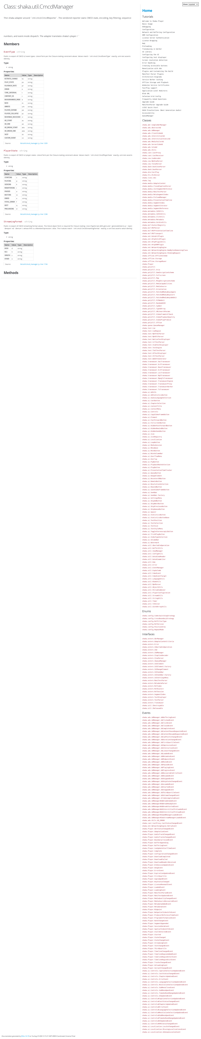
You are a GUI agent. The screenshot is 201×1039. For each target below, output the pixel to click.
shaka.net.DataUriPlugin (153, 236)
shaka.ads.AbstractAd (151, 128)
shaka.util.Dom (148, 562)
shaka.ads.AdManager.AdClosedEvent (157, 726)
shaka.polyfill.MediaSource (154, 286)
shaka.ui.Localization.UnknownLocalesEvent (161, 1032)
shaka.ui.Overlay (149, 459)
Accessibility (148, 113)
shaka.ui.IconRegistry (152, 437)
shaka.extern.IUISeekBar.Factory (156, 675)
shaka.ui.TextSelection (152, 523)
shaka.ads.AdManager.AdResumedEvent (158, 776)
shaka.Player (147, 264)
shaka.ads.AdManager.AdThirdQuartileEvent (160, 792)
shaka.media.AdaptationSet (154, 183)
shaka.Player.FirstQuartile (154, 876)
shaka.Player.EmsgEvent (152, 868)
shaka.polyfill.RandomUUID (154, 303)
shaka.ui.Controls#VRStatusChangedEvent (160, 1024)
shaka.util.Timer (149, 601)
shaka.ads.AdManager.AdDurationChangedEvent (161, 740)
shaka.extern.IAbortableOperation (157, 647)
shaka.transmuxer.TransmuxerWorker (157, 387)
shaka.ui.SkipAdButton (152, 501)
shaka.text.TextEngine (152, 348)
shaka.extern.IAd (149, 650)
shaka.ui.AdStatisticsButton (154, 395)
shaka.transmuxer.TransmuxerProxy (157, 384)
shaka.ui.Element (149, 417)
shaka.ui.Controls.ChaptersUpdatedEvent (160, 976)
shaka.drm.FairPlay (150, 172)
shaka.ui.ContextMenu (151, 409)
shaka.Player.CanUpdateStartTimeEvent (159, 848)
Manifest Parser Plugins (153, 74)
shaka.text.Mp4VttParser (153, 336)
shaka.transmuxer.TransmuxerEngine (157, 381)
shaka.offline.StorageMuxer (154, 261)
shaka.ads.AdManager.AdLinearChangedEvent (160, 751)
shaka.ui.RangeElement (152, 476)
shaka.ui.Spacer (149, 512)
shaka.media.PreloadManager (154, 197)
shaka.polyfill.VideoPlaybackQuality (158, 317)
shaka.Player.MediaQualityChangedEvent (159, 898)
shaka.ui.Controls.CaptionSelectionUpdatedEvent (163, 971)
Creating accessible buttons (154, 66)
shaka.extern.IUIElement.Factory (156, 666)
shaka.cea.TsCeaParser (152, 164)
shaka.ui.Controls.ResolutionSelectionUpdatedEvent (165, 985)
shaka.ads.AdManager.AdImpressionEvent (159, 745)
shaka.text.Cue (148, 328)
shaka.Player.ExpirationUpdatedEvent (158, 873)
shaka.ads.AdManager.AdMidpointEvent (158, 759)
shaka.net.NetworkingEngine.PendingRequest (161, 253)
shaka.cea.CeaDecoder (151, 158)
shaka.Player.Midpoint (152, 909)
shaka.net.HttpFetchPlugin (154, 239)
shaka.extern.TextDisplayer (154, 697)
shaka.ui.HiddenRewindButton (154, 428)
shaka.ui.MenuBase (150, 448)
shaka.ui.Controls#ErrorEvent (155, 1007)
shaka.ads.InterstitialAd (153, 136)
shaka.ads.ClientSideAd (152, 133)
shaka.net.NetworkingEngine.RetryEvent (159, 826)
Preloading (147, 46)
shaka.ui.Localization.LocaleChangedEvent (160, 1026)
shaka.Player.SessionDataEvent (155, 926)
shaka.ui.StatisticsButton (154, 515)
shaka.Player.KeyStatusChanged (155, 882)
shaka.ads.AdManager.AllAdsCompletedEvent (160, 798)
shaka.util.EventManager (153, 568)
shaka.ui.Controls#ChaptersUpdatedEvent (160, 1004)
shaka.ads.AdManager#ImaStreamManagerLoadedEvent (164, 818)
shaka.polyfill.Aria (151, 270)
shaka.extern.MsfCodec (152, 686)
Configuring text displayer (154, 57)
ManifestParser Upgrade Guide (155, 105)
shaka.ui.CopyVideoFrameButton (155, 414)
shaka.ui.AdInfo (149, 392)
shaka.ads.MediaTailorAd (153, 141)
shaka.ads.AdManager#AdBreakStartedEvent (160, 806)
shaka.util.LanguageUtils (153, 579)
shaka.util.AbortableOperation (155, 545)
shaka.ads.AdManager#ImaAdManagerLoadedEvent (162, 815)
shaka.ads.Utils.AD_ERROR (153, 820)
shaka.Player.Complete (152, 851)
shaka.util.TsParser (151, 604)
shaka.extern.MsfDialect (153, 689)
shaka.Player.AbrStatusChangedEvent (158, 829)
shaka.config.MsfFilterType (154, 621)
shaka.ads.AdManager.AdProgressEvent (158, 770)
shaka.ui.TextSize (150, 526)
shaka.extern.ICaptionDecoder (155, 655)
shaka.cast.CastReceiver (153, 155)
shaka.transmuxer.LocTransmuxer (156, 373)
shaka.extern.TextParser (153, 700)
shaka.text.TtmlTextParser (154, 350)
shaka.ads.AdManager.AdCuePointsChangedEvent (162, 737)
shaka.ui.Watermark (150, 543)
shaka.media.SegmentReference (155, 208)
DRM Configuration (150, 35)
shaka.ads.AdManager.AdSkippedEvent (158, 779)
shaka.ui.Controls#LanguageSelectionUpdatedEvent (164, 1010)
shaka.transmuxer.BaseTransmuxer (156, 367)
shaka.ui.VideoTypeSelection (154, 537)
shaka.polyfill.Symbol (152, 306)
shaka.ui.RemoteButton (152, 481)
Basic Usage (147, 24)
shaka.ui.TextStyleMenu (152, 529)
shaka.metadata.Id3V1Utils (154, 214)
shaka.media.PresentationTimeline (157, 200)
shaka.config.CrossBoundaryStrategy (158, 618)
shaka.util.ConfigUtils (152, 554)
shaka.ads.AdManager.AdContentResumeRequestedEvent (165, 734)
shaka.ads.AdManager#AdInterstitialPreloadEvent (163, 812)
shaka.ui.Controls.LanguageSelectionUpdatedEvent (164, 982)
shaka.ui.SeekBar (149, 492)
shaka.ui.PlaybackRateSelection (156, 465)
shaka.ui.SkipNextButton (153, 504)
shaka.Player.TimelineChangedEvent (157, 951)
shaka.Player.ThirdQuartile (154, 948)
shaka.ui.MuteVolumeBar (152, 453)
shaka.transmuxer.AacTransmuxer (156, 362)
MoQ (143, 43)
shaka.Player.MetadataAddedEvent (156, 904)
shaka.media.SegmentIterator (154, 206)
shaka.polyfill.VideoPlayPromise (156, 320)
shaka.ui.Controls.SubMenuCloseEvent (158, 987)
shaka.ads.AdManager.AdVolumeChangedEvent (160, 795)
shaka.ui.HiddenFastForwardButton (157, 426)
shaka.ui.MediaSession (152, 445)
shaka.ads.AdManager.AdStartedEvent (158, 787)
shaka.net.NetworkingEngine (154, 247)
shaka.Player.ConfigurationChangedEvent (160, 854)
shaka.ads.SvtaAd (149, 147)
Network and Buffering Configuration (158, 32)
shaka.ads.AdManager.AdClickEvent (157, 723)
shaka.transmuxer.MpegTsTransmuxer (157, 378)
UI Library (147, 52)
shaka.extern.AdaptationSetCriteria (158, 641)
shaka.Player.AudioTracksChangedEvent (159, 837)
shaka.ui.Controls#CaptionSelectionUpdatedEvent (163, 999)
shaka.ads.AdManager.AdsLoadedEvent (158, 784)
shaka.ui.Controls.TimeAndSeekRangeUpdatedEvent (163, 993)
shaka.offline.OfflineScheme (154, 256)
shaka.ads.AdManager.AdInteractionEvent (160, 748)
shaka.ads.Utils (149, 150)
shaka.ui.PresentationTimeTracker (157, 470)
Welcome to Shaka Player (153, 21)
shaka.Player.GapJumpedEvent (154, 879)
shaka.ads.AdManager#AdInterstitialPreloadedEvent (164, 809)
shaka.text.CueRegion (151, 331)
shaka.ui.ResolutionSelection (155, 484)
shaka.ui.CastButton (151, 400)
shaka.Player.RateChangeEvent (155, 921)
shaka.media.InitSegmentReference (157, 189)
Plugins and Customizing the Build (157, 71)
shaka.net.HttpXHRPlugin (153, 245)
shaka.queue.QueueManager (153, 325)
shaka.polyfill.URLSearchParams (156, 311)
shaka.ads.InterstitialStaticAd (156, 139)
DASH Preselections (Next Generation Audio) (161, 110)
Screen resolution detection (154, 60)
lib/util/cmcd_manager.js (30, 143)
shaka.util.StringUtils (152, 598)
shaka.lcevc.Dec (149, 178)
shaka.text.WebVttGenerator (154, 359)
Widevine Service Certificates (155, 85)
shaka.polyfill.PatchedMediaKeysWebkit (159, 297)
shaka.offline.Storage (152, 258)
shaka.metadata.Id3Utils (153, 211)
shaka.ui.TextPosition (152, 520)
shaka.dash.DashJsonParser (154, 167)
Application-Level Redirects (154, 91)
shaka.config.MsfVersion (153, 624)
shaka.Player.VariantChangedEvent (157, 968)
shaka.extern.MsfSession (153, 692)
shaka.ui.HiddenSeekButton (154, 431)
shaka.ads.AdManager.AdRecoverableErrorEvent (162, 773)
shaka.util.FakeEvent (151, 573)
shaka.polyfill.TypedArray (154, 309)
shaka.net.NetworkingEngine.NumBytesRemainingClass (165, 250)
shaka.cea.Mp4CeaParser (152, 161)
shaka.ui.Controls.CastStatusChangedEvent (160, 973)
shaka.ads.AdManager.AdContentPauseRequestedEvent (164, 731)
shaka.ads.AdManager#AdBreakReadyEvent (159, 804)
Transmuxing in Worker (152, 49)
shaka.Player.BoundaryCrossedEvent (157, 840)
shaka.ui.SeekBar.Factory (153, 495)
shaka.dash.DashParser (152, 169)
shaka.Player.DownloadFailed (154, 859)
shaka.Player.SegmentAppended (155, 923)
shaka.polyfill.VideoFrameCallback (157, 314)
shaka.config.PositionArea (154, 627)
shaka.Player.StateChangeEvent (155, 940)
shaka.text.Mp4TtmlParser (153, 334)
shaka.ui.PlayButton (151, 467)
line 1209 (43, 143)
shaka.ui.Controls (150, 412)
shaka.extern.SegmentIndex (154, 694)
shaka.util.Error (149, 565)
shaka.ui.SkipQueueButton (153, 509)
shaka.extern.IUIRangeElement (155, 669)
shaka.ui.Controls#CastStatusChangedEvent (160, 1001)
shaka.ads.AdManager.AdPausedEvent (157, 765)
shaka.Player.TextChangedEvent (155, 946)
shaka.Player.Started (151, 934)
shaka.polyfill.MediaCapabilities (157, 284)
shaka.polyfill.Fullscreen (154, 275)
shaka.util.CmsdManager (152, 551)
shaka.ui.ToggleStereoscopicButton (157, 531)
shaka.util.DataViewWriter (154, 559)
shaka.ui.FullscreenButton (154, 423)
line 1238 (43, 214)
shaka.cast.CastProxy (151, 153)
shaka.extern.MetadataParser (154, 683)
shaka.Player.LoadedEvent (153, 887)
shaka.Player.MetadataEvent (154, 907)
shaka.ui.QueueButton (151, 473)
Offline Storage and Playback (155, 82)
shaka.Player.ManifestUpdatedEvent (157, 896)
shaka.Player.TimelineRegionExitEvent (159, 960)
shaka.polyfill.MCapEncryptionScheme (158, 281)
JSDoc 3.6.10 (25, 1036)
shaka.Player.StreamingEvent (154, 943)
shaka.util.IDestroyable (153, 705)
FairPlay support (149, 88)
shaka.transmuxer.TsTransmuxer (155, 389)
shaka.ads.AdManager (151, 130)
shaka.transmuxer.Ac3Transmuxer (156, 364)
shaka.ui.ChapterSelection (154, 403)
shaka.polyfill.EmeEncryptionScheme (158, 272)
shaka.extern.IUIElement (153, 664)
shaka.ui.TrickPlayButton (153, 534)
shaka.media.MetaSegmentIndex (155, 194)
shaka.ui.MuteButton (151, 451)
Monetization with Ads (152, 68)
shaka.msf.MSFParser (151, 228)
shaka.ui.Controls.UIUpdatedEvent (157, 996)
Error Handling (148, 63)
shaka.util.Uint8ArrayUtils (154, 607)
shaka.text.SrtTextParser (153, 342)
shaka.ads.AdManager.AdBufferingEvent (159, 717)
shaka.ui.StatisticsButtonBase (155, 517)
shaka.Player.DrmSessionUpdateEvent (158, 865)
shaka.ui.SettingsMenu (152, 498)
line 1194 (43, 264)
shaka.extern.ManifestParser (154, 680)
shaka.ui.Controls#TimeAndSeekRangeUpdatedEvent (163, 1018)
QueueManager (147, 116)
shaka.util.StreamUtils (152, 595)
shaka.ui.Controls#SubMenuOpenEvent (158, 1015)
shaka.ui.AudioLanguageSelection (156, 398)
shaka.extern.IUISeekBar (153, 672)
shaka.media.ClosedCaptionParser (156, 186)
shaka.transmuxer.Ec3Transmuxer (156, 370)
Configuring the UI (150, 54)
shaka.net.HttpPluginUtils (154, 242)
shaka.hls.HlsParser (151, 175)
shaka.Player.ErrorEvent (153, 870)
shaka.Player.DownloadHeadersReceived (159, 862)
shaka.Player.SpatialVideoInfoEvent (158, 929)
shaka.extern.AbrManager (153, 639)
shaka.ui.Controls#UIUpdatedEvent (157, 1021)
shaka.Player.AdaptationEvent (155, 831)
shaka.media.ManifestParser (154, 192)
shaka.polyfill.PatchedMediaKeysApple (159, 292)
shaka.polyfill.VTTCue (152, 323)
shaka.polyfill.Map (150, 278)
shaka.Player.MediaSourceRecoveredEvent (160, 901)
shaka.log (146, 180)
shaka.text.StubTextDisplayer (155, 345)
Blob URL (146, 93)
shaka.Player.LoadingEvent (154, 890)
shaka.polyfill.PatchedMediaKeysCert (158, 295)
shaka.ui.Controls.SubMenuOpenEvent (158, 990)
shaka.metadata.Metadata (153, 219)
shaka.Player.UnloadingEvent (154, 965)
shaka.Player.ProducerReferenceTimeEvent (160, 915)
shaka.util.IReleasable (152, 708)
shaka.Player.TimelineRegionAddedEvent (159, 954)
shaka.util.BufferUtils (152, 548)
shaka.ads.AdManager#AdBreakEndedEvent (159, 801)
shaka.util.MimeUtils (151, 582)
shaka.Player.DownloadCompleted (156, 857)
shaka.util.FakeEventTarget (154, 576)
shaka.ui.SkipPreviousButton (154, 506)
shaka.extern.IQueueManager (154, 661)
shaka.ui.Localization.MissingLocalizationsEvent (164, 1029)
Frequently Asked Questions (154, 99)
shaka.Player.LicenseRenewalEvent (157, 884)
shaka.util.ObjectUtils (152, 587)
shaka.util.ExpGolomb (151, 570)
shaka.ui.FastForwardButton (154, 420)
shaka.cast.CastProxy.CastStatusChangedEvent (162, 823)
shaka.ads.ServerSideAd (152, 144)
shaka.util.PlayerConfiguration (156, 593)
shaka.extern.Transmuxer (153, 703)
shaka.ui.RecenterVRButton (154, 478)
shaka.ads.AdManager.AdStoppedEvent (158, 790)
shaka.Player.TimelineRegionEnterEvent (159, 957)
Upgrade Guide (148, 102)
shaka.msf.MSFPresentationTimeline (157, 231)
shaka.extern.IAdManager (153, 653)
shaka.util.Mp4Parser (151, 584)
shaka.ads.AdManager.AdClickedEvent (158, 720)
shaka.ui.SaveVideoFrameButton (155, 490)
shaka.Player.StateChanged (154, 937)
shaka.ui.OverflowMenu (152, 456)
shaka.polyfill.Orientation (154, 289)
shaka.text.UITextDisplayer (154, 353)
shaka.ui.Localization (152, 439)
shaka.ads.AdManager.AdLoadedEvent (157, 753)
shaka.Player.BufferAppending (155, 843)
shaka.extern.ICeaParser (153, 658)
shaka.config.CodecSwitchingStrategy (158, 616)
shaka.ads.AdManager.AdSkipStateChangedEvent (162, 781)
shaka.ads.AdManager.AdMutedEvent (157, 762)
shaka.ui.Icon (148, 434)
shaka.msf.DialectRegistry (154, 225)
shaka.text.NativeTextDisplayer (156, 339)
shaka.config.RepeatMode (153, 630)
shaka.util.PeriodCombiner (154, 590)
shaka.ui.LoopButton (151, 442)
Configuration (148, 29)
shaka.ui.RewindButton (152, 487)
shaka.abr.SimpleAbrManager (154, 125)
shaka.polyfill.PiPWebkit (153, 300)
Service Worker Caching (152, 80)
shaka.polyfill (148, 267)
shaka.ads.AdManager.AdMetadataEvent (158, 756)
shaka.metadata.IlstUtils (153, 217)
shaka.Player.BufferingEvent (154, 845)
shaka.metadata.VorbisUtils (154, 222)
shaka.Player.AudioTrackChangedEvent (158, 834)
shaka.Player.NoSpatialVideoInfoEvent (159, 912)
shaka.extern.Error (150, 644)
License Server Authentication (155, 38)
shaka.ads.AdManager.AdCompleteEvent (158, 728)
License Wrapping (149, 41)
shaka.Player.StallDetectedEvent (156, 932)
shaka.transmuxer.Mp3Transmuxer (156, 375)
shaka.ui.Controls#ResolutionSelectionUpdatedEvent (165, 1012)
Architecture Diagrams (152, 77)
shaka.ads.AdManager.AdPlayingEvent (158, 767)
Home (147, 10)
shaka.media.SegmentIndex (153, 203)
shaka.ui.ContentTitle (152, 406)
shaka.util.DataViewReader (154, 556)
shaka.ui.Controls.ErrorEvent (155, 979)
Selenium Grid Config (151, 96)
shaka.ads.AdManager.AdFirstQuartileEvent (160, 742)
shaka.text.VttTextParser (153, 356)
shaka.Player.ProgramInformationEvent (159, 918)
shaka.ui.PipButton (150, 462)
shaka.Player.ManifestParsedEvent (157, 893)
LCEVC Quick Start (150, 107)
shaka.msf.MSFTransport (152, 233)
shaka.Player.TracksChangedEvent (156, 962)
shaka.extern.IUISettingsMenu (155, 678)
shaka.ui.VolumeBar (150, 540)
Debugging (146, 27)
